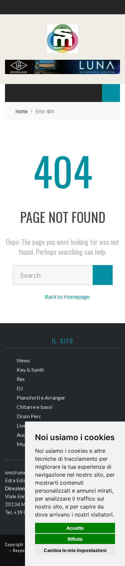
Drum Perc (29, 416)
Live (21, 425)
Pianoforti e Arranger (41, 397)
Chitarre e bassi (34, 407)
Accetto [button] (75, 528)
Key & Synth (30, 369)
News (23, 360)
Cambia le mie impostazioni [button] (75, 550)
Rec (21, 379)
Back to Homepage (67, 296)
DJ (20, 388)
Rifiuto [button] (75, 539)
